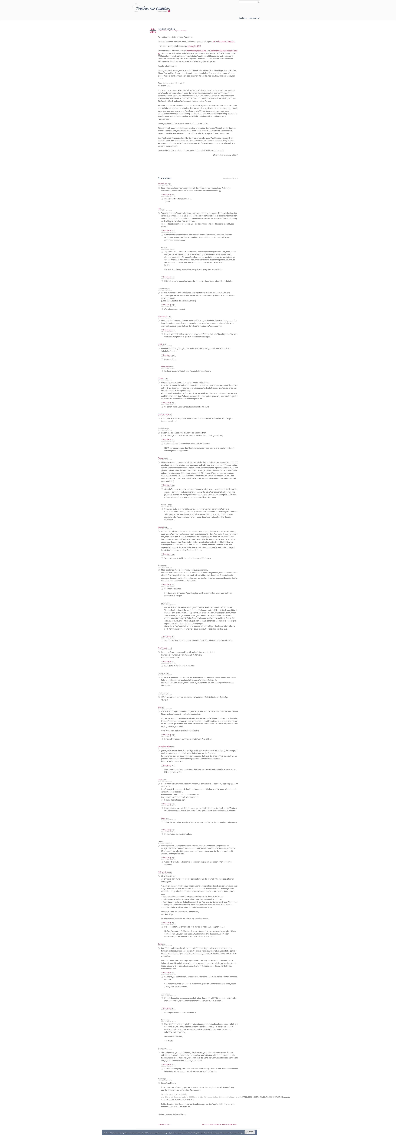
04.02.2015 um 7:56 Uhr (165, 460)
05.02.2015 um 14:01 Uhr (168, 805)
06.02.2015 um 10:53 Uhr (168, 638)
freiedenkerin (162, 184)
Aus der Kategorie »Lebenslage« (178, 31)
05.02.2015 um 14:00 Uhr (168, 859)
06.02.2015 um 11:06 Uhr (168, 1021)
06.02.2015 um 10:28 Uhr (165, 1050)
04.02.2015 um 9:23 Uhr (168, 249)
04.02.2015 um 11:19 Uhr (168, 767)
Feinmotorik (165, 367)
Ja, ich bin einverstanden (249, 1132)
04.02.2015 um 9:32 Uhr (165, 528)
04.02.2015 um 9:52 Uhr (168, 555)
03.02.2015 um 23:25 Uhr (165, 416)
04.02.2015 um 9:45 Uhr (168, 441)
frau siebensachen (164, 746)
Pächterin (243, 18)
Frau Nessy (167, 195)
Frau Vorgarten (163, 648)
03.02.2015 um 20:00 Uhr (165, 380)
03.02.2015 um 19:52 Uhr (165, 346)
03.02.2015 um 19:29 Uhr (165, 318)
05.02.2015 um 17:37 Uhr (165, 945)
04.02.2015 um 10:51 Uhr (165, 748)
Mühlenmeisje (163, 872)
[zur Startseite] (151, 8)
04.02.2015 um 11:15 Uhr (168, 663)
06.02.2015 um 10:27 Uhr (168, 995)
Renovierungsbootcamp (196, 51)
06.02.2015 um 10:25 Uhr (168, 605)
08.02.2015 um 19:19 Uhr (168, 506)
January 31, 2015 (194, 46)
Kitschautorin (162, 316)
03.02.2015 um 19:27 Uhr (168, 232)
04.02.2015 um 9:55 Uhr (168, 586)
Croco (160, 780)
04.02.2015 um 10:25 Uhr (165, 694)
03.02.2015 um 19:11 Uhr (165, 185)
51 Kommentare (162, 31)
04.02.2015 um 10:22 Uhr (165, 675)
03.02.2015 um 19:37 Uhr (168, 331)
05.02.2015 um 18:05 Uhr (168, 831)
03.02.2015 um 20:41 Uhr (168, 404)
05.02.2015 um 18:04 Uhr (168, 974)
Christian (161, 378)
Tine (159, 707)
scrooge (161, 527)
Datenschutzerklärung (236, 1133)
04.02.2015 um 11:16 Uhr (168, 736)
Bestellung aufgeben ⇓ (230, 178)
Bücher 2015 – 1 (164, 1124)
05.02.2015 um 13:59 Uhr (168, 924)
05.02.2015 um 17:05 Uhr (168, 820)
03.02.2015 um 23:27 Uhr (165, 430)
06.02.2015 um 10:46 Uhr (168, 1066)
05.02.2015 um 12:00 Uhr (165, 873)
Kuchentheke (254, 18)
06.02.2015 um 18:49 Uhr (165, 1080)
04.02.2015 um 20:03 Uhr (165, 843)
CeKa (160, 944)
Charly (160, 344)
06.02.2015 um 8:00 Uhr (168, 368)
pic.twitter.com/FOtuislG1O (224, 42)
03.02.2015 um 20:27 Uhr (168, 356)
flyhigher (161, 458)
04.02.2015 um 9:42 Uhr (168, 278)
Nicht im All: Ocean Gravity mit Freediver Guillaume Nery (220, 1124)
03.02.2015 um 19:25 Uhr (168, 306)
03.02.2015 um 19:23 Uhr (165, 290)
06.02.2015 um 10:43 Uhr (168, 1010)
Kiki (159, 209)
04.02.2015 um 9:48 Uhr (168, 486)
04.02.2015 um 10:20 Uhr (165, 649)
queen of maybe (163, 414)
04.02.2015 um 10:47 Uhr (165, 709)
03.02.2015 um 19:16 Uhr (165, 210)
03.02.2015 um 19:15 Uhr (168, 196)
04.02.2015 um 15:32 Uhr (165, 781)
